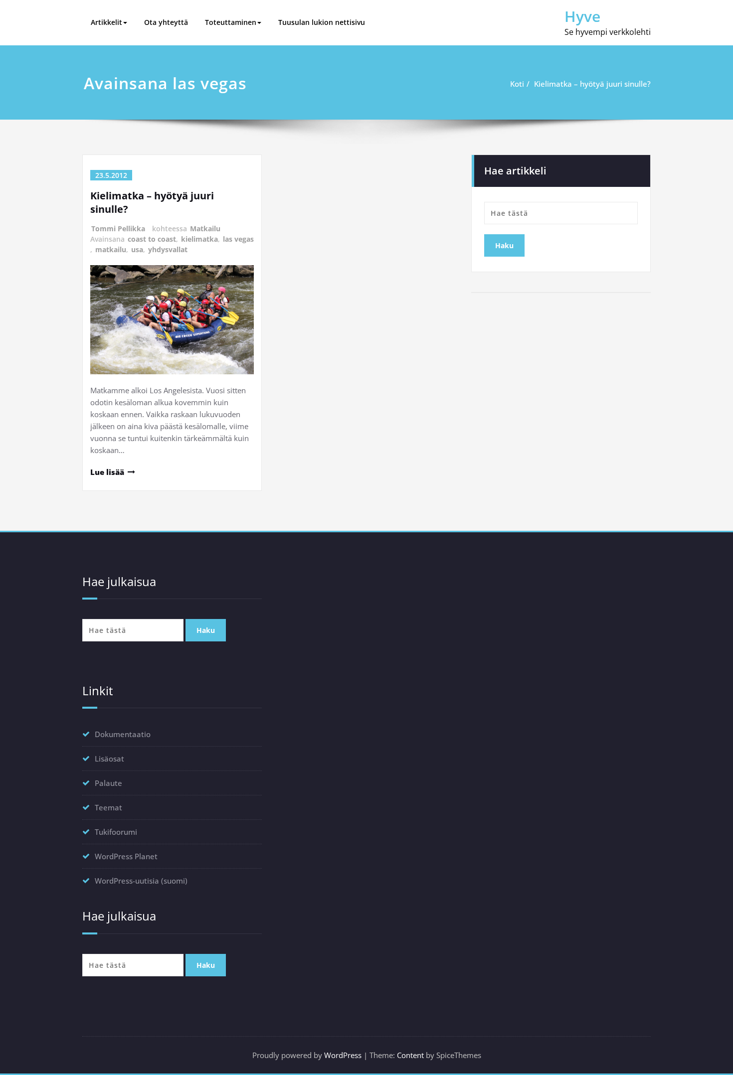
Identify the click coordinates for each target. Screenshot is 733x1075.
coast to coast (152, 239)
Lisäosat (109, 759)
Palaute (108, 783)
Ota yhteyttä (166, 22)
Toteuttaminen (230, 22)
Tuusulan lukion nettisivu (321, 22)
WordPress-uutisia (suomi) (141, 881)
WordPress (343, 1055)
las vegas (238, 239)
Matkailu (205, 228)
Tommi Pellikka (118, 228)
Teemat (108, 807)
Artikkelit (106, 22)
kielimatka (199, 239)
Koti (517, 84)
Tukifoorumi (116, 832)
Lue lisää (107, 472)
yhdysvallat (167, 249)
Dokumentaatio (123, 734)
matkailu (110, 249)
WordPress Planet (126, 856)
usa (137, 249)
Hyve (582, 16)
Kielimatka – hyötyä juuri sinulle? (592, 84)
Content (410, 1055)
